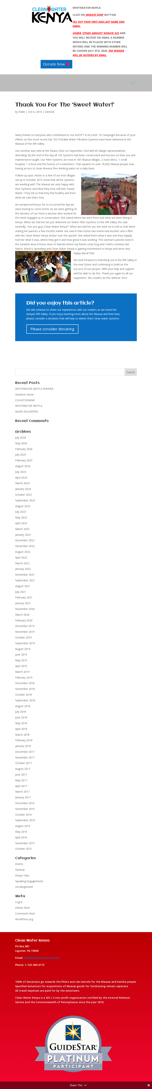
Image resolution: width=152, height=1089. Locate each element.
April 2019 (21, 666)
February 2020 (23, 620)
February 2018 (23, 740)
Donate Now (54, 64)
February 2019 (23, 677)
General (49, 112)
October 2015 (23, 848)
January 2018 (23, 746)
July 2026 (20, 437)
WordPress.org (24, 919)
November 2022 (25, 546)
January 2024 (23, 489)
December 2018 (24, 683)
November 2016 (25, 809)
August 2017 (22, 769)
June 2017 (21, 774)
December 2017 (24, 751)
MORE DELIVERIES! (26, 411)
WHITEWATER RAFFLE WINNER (34, 388)
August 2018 (22, 706)
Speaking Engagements (29, 881)
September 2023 (25, 500)
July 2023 (20, 511)
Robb (22, 112)
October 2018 (23, 694)
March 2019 (22, 672)
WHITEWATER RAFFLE (28, 406)
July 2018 (20, 711)
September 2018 (25, 700)
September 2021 (25, 580)
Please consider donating (52, 328)
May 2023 (21, 517)
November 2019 (25, 631)
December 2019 (24, 626)
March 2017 (22, 791)
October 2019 (23, 637)
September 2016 (25, 820)
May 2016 (21, 831)
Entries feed (22, 907)
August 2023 (22, 506)
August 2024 (22, 466)
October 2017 (23, 763)
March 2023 (22, 529)
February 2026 (23, 449)
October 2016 (23, 814)
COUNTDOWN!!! (25, 400)
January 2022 (23, 569)
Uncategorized (24, 886)
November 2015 (25, 843)
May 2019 (21, 660)
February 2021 (23, 597)
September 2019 (25, 643)
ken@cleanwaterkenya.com (42, 958)
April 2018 (21, 729)
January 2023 (23, 534)
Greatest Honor (24, 394)
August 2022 (22, 551)
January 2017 (23, 797)
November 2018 (25, 689)
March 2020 (22, 614)
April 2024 (21, 477)
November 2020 (25, 609)
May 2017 (21, 780)
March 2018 (22, 734)
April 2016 (21, 837)
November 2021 (25, 574)
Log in (19, 902)
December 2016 (24, 803)
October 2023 (23, 494)
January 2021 (23, 603)
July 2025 (20, 454)
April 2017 (21, 786)
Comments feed (25, 913)
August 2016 (22, 826)
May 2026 (21, 443)
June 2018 (21, 717)
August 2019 (22, 649)
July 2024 (20, 472)
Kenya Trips (22, 875)
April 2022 (21, 557)
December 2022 (24, 540)
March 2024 (22, 483)
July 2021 (20, 592)
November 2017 (25, 757)
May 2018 (21, 723)
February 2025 (23, 460)
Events (19, 864)
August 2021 (22, 586)
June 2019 (21, 654)
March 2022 (22, 563)
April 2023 (21, 523)
